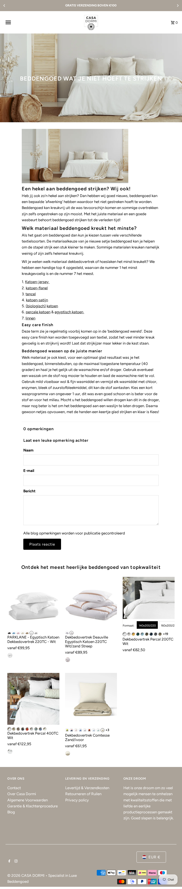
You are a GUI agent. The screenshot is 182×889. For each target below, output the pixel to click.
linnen (30, 318)
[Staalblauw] (40, 729)
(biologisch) (36, 306)
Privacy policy (77, 800)
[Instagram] (15, 861)
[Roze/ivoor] (76, 730)
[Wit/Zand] (67, 660)
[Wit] (32, 633)
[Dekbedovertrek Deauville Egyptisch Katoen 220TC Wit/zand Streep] (91, 603)
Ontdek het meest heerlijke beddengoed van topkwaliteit (90, 567)
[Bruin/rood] (89, 730)
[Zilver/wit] (85, 730)
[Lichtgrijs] (32, 729)
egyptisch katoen (69, 312)
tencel (31, 294)
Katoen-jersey (37, 282)
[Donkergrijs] (23, 729)
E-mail (28, 470)
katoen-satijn (37, 300)
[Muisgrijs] (129, 634)
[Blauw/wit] (94, 730)
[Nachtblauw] (151, 634)
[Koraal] (27, 729)
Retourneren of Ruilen (83, 794)
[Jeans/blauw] (80, 730)
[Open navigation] (42, 22)
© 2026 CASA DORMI (26, 875)
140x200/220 (147, 625)
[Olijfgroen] (147, 634)
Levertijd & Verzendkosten (87, 788)
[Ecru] (45, 729)
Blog (11, 812)
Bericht (29, 491)
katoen (52, 306)
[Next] (177, 5)
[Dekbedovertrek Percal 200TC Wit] (149, 603)
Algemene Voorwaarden (27, 800)
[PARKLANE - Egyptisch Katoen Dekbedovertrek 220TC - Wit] (33, 603)
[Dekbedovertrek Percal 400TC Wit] (33, 699)
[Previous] (4, 5)
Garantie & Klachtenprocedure (32, 806)
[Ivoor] (23, 633)
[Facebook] (8, 861)
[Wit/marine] (67, 633)
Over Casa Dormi (21, 794)
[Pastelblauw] (142, 634)
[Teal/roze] (71, 730)
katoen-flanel (37, 288)
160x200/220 (169, 625)
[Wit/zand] (71, 633)
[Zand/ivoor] (103, 730)
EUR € (154, 857)
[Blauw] (14, 633)
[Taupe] (160, 634)
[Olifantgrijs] (156, 634)
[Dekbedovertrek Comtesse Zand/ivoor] (91, 699)
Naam (28, 450)
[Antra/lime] (67, 730)
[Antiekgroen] (138, 634)
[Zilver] (36, 633)
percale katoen (38, 312)
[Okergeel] (133, 634)
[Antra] (9, 633)
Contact (14, 788)
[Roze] (18, 633)
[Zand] (27, 633)
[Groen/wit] (98, 730)
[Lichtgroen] (36, 729)
